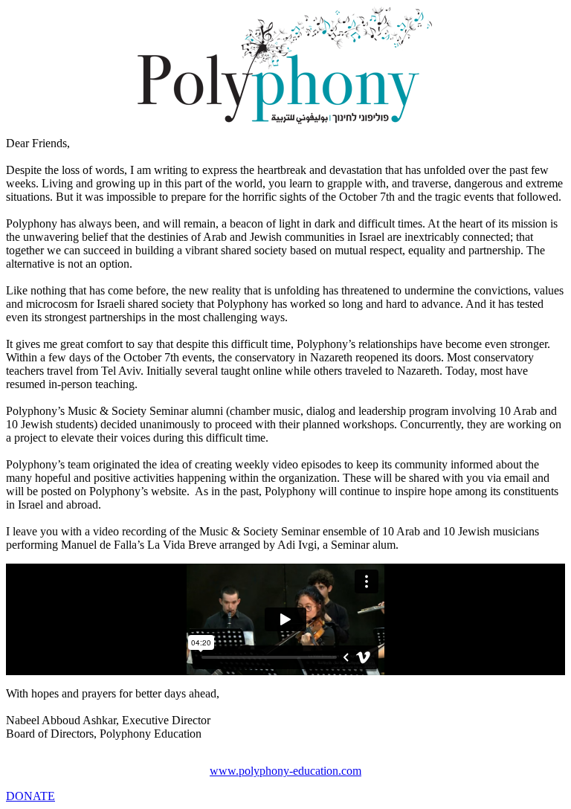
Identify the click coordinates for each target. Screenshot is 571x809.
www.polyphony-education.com (285, 770)
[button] (30, 796)
